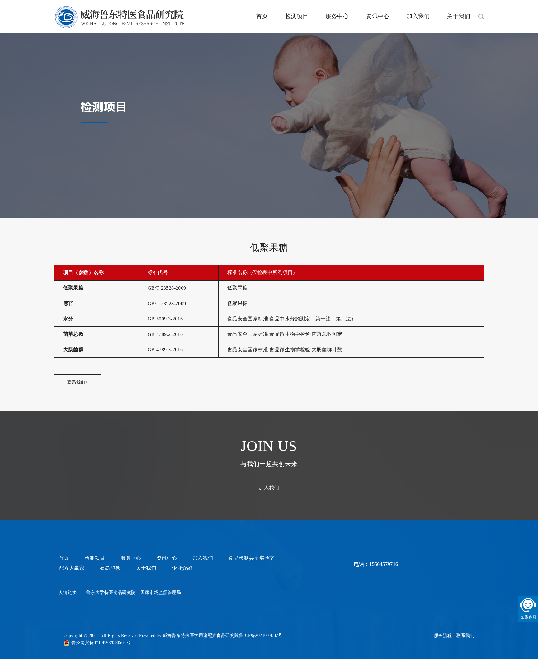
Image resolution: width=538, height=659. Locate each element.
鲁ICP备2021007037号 (260, 635)
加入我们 (418, 16)
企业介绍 (182, 568)
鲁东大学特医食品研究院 (110, 592)
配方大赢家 (71, 568)
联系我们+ (77, 382)
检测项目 (296, 16)
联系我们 (465, 635)
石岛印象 (110, 568)
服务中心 (337, 16)
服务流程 (443, 635)
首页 (262, 16)
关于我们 (458, 16)
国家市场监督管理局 (160, 592)
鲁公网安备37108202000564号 (100, 642)
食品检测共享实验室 (252, 558)
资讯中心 (377, 16)
